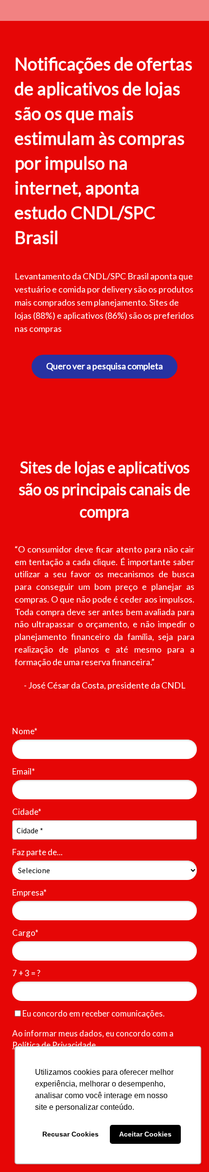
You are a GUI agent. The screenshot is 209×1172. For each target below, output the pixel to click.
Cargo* (25, 933)
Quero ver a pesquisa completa (104, 366)
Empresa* (29, 892)
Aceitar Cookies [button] (145, 1134)
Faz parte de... (37, 852)
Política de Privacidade (54, 1045)
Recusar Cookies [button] (70, 1134)
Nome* (24, 731)
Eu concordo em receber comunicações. (93, 1013)
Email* (23, 771)
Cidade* (26, 812)
